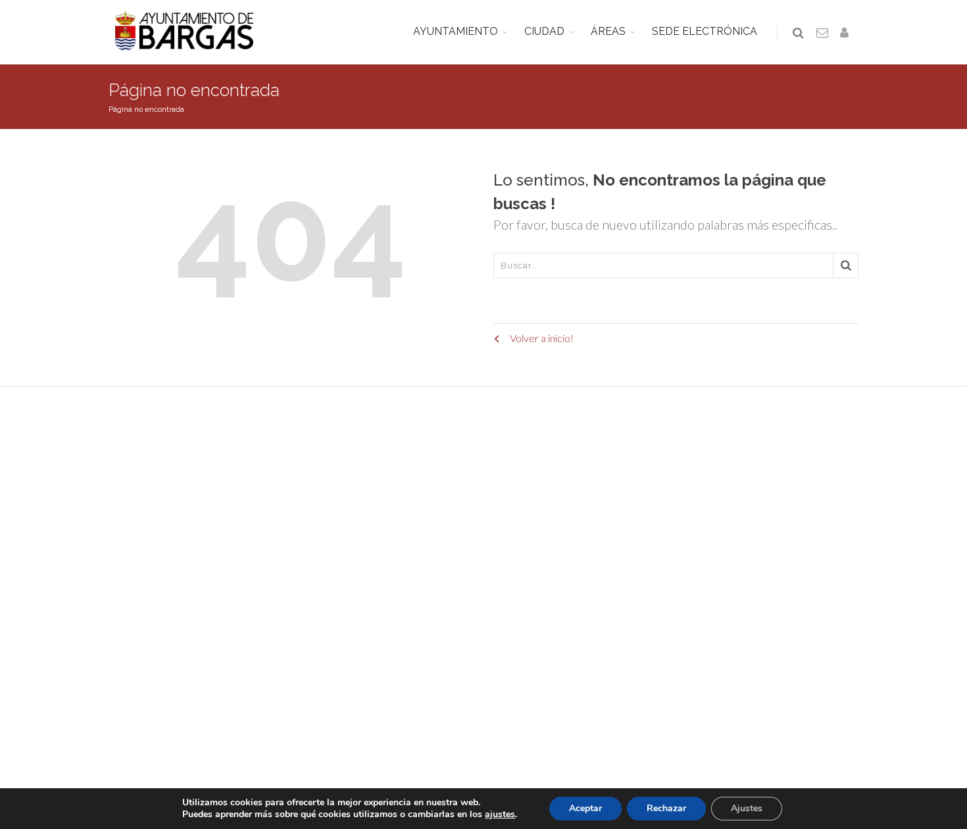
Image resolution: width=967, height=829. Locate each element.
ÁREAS (608, 31)
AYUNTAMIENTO (455, 31)
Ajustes (746, 808)
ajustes (500, 814)
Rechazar (666, 808)
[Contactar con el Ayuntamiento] (822, 33)
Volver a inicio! (541, 338)
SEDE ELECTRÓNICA (704, 31)
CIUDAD (544, 31)
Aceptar (585, 808)
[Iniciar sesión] (846, 33)
